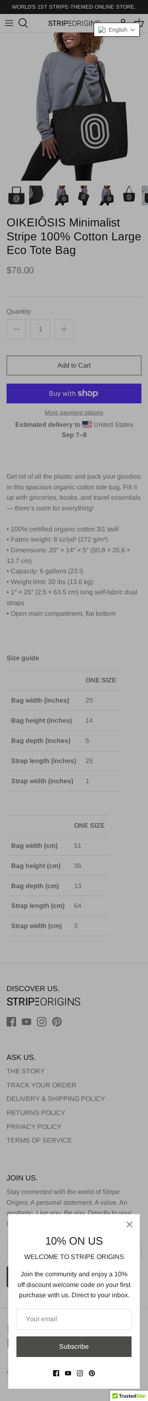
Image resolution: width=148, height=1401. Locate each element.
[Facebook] (56, 1373)
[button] (116, 29)
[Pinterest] (92, 1373)
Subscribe (74, 1346)
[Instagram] (80, 1373)
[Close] (129, 1224)
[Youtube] (68, 1373)
